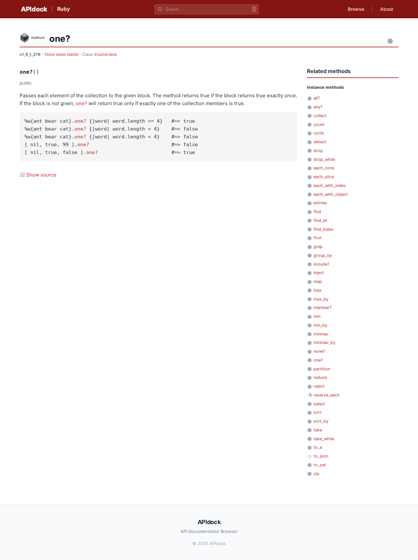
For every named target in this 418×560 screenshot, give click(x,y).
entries (320, 202)
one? (81, 103)
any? (318, 106)
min (317, 316)
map (318, 281)
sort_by (321, 421)
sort (318, 412)
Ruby (63, 9)
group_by (323, 255)
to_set (320, 464)
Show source (41, 175)
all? (317, 98)
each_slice (324, 176)
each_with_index (330, 185)
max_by (321, 299)
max (318, 290)
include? (321, 264)
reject (319, 386)
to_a (318, 447)
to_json (321, 456)
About (386, 9)
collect (320, 115)
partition (322, 368)
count (319, 124)
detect (320, 141)
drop (318, 150)
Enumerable (105, 54)
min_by (320, 325)
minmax (321, 334)
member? (322, 307)
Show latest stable (61, 54)
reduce (320, 377)
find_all (320, 220)
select (319, 403)
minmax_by (324, 342)
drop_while (324, 159)
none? (319, 351)
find (317, 211)
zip (316, 473)
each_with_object (331, 194)
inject (319, 272)
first (318, 237)
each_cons (324, 167)
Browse (356, 9)
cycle (319, 133)
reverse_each (327, 395)
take (318, 430)
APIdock (34, 9)
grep (318, 246)
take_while (324, 438)
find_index (323, 229)
